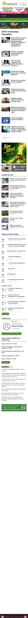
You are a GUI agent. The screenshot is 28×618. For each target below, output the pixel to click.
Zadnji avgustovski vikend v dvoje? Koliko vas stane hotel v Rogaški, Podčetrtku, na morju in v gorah (18, 204)
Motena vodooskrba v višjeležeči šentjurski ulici (17, 226)
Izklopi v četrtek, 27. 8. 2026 (9, 343)
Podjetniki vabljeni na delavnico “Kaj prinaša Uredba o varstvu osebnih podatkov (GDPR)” (18, 129)
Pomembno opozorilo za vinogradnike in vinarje (16, 211)
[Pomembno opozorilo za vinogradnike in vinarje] (5, 213)
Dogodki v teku (6, 286)
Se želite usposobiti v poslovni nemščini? (17, 118)
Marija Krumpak (17, 326)
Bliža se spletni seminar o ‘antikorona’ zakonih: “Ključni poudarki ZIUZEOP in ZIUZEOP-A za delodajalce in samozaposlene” (18, 42)
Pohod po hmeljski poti (14, 256)
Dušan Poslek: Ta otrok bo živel (16, 251)
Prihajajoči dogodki (10, 234)
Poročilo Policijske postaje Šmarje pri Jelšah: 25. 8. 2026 (12, 347)
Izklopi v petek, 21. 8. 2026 (9, 358)
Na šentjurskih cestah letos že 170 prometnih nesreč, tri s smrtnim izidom (18, 187)
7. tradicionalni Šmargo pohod (16, 263)
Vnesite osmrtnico (16, 333)
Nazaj (4, 137)
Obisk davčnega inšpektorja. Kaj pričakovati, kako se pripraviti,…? (17, 63)
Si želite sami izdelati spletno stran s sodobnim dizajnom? (18, 72)
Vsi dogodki (5, 314)
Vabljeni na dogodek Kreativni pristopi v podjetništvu (17, 53)
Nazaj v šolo (11, 268)
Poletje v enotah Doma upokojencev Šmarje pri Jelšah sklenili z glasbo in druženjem (17, 195)
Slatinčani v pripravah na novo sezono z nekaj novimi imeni (18, 179)
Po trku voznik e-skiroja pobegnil (16, 219)
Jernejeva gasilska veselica (16, 279)
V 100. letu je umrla (17, 323)
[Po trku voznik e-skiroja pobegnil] (5, 220)
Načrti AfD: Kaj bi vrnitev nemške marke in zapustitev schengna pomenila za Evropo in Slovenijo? (13, 399)
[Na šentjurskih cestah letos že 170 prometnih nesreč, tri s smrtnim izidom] (5, 188)
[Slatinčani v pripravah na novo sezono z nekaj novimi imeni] (5, 180)
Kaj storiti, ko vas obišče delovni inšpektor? (18, 81)
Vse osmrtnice (6, 333)
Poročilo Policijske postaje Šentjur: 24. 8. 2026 (13, 352)
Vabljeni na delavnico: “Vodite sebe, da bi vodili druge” (18, 90)
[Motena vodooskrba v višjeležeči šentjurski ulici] (5, 227)
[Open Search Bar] (26, 16)
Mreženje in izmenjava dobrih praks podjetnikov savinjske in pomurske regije (18, 109)
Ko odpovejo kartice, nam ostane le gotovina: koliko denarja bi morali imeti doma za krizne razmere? (13, 385)
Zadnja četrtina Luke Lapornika (16, 239)
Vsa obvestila (5, 362)
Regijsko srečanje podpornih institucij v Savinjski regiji (17, 99)
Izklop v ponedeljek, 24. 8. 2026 (10, 355)
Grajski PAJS (11, 274)
